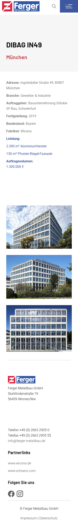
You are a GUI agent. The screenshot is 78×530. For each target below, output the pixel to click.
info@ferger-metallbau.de (26, 441)
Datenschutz (48, 518)
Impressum (28, 518)
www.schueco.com (22, 471)
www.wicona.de (19, 463)
